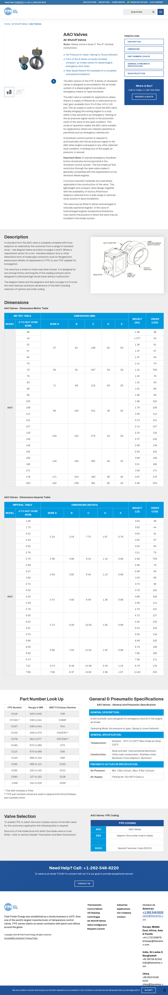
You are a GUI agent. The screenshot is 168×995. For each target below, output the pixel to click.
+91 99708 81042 (152, 959)
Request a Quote (144, 97)
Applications (89, 2)
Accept (149, 990)
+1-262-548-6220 (151, 90)
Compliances (118, 2)
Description (134, 42)
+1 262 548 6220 (153, 912)
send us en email (47, 874)
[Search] (153, 12)
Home (7, 24)
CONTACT (19, 2)
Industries (104, 2)
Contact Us (84, 884)
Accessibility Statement (14, 938)
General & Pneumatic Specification (139, 65)
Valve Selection (136, 73)
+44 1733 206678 (152, 937)
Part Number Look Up (139, 56)
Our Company (156, 2)
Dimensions (134, 49)
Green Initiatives (139, 2)
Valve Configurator (97, 925)
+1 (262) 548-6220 (38, 2)
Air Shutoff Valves (20, 24)
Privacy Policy (32, 938)
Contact (121, 917)
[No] (164, 990)
